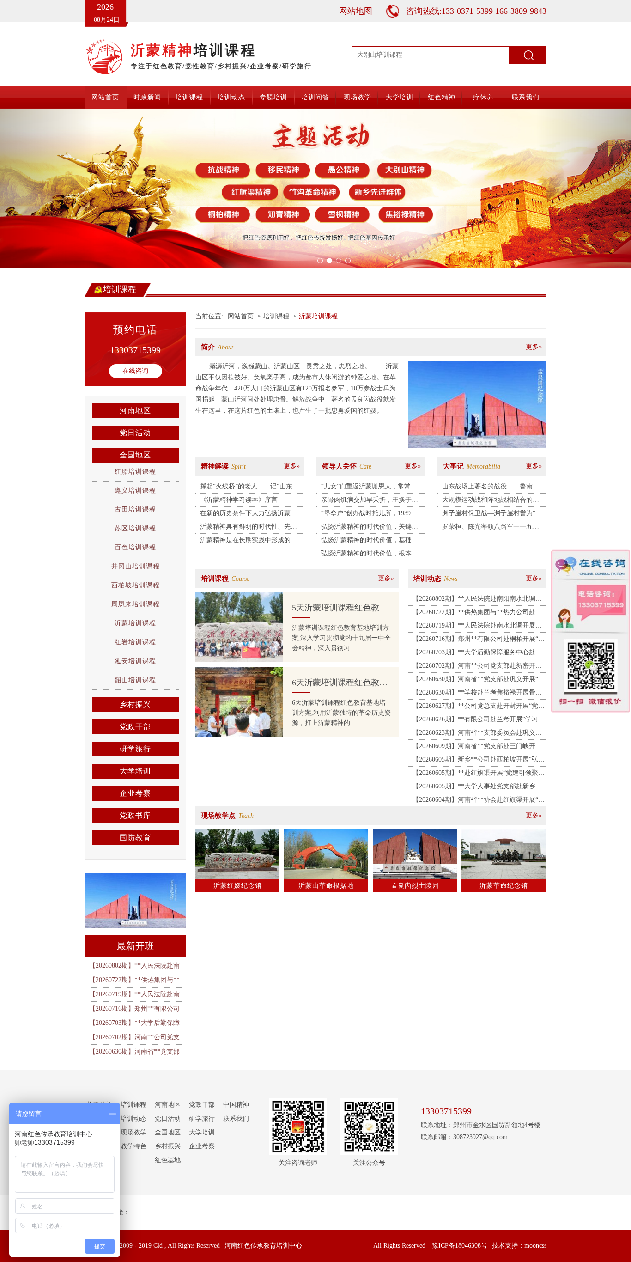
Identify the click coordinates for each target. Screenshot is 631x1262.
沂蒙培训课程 (135, 623)
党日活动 (135, 433)
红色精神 (441, 97)
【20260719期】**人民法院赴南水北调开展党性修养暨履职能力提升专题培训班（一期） (477, 627)
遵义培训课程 (135, 490)
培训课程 (189, 97)
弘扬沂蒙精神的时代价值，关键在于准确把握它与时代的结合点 (369, 528)
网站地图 (355, 11)
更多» (534, 346)
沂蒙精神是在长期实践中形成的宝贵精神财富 (248, 542)
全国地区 (135, 455)
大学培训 (399, 97)
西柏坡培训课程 (135, 585)
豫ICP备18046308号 (459, 1245)
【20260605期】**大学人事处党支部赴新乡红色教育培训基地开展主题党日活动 (477, 788)
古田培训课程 (135, 509)
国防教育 (135, 837)
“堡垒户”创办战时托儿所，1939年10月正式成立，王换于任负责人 (369, 515)
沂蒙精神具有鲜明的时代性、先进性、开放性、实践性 (248, 528)
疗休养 (483, 97)
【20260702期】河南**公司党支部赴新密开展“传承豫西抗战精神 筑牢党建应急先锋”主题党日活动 (478, 667)
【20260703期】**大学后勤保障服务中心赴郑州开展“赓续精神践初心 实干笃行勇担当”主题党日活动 (478, 654)
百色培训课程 (135, 547)
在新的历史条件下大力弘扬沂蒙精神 (248, 515)
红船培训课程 (135, 471)
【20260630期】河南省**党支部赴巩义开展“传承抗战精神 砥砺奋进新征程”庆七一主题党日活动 (479, 681)
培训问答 (315, 97)
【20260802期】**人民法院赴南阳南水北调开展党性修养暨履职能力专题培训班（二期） (477, 600)
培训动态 (231, 97)
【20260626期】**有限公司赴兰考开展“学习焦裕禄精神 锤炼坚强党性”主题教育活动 (479, 721)
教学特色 (133, 1146)
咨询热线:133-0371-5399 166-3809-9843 (476, 11)
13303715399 (135, 350)
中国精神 (236, 1104)
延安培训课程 (135, 661)
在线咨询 (135, 370)
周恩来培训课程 (135, 604)
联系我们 (526, 97)
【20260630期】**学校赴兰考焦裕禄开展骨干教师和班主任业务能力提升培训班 (477, 694)
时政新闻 (147, 97)
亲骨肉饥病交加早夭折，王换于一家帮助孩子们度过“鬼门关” (369, 501)
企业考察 (135, 793)
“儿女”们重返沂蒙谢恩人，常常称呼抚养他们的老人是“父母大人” (369, 488)
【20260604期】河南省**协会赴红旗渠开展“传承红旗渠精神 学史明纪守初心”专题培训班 (479, 801)
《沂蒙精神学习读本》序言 (239, 499)
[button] (47, 188)
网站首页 (105, 97)
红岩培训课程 (135, 642)
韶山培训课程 (135, 680)
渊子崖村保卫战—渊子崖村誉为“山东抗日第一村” (492, 515)
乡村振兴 (135, 704)
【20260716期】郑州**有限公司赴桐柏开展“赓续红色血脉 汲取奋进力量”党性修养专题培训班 (479, 640)
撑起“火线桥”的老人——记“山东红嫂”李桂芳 (249, 488)
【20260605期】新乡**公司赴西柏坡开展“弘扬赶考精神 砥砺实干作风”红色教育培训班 (479, 761)
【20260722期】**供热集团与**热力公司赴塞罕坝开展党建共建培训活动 (477, 614)
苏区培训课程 (135, 528)
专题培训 (273, 97)
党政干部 (135, 727)
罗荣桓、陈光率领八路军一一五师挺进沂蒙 (490, 528)
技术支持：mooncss (519, 1245)
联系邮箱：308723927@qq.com (464, 1137)
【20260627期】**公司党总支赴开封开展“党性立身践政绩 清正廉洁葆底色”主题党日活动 (479, 707)
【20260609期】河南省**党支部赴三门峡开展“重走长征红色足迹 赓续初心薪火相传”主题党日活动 (478, 748)
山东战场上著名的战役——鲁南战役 (490, 488)
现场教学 (357, 97)
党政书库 (135, 815)
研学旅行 (135, 749)
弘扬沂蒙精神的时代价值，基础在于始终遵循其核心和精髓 (369, 542)
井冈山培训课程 (135, 566)
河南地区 (135, 411)
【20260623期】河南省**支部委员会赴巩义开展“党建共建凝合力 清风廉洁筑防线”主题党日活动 (478, 734)
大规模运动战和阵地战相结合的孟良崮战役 (490, 501)
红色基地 (168, 1160)
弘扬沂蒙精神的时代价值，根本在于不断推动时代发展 (369, 555)
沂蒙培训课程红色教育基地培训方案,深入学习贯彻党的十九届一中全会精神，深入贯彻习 (341, 638)
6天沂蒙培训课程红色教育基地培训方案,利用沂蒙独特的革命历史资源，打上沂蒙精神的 (341, 712)
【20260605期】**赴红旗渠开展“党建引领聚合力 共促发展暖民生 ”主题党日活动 (479, 774)
